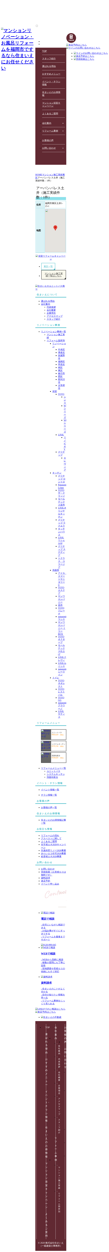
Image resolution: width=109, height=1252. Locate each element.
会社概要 (51, 310)
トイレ (55, 678)
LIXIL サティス (61, 714)
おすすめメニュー (51, 74)
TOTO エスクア (61, 590)
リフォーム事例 (50, 131)
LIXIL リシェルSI (61, 540)
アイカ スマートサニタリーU (62, 579)
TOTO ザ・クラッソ (61, 493)
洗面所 (55, 570)
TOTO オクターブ (61, 639)
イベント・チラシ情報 (51, 83)
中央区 (61, 349)
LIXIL (61, 435)
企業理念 (51, 313)
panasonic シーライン (62, 672)
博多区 (61, 352)
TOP (44, 51)
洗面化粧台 (52, 777)
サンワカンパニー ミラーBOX (61, 628)
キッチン (56, 473)
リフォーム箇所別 (56, 340)
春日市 (61, 373)
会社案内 (46, 123)
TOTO (61, 394)
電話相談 (47, 918)
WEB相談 (48, 953)
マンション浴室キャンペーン (51, 104)
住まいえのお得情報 (51, 93)
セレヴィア (65, 464)
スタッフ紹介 (49, 58)
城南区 (61, 361)
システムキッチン (56, 774)
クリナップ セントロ (61, 479)
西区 (60, 376)
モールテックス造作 (61, 502)
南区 (60, 367)
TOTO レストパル (61, 692)
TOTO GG (61, 698)
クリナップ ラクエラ (61, 523)
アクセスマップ (55, 316)
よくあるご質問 (50, 113)
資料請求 (46, 982)
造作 (60, 605)
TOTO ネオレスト (61, 683)
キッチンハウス (61, 532)
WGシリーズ (66, 426)
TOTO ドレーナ (61, 611)
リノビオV (65, 443)
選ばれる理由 (49, 66)
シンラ (65, 400)
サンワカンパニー (61, 599)
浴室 (54, 391)
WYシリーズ (66, 411)
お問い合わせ (49, 148)
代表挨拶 (51, 307)
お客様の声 (48, 140)
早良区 (61, 364)
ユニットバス (53, 771)
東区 (60, 370)
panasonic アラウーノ (62, 706)
